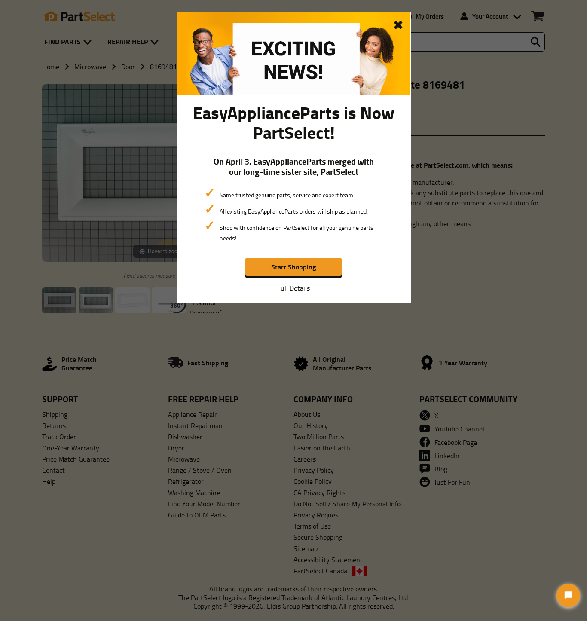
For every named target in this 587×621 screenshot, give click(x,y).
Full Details (293, 288)
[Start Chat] (568, 595)
